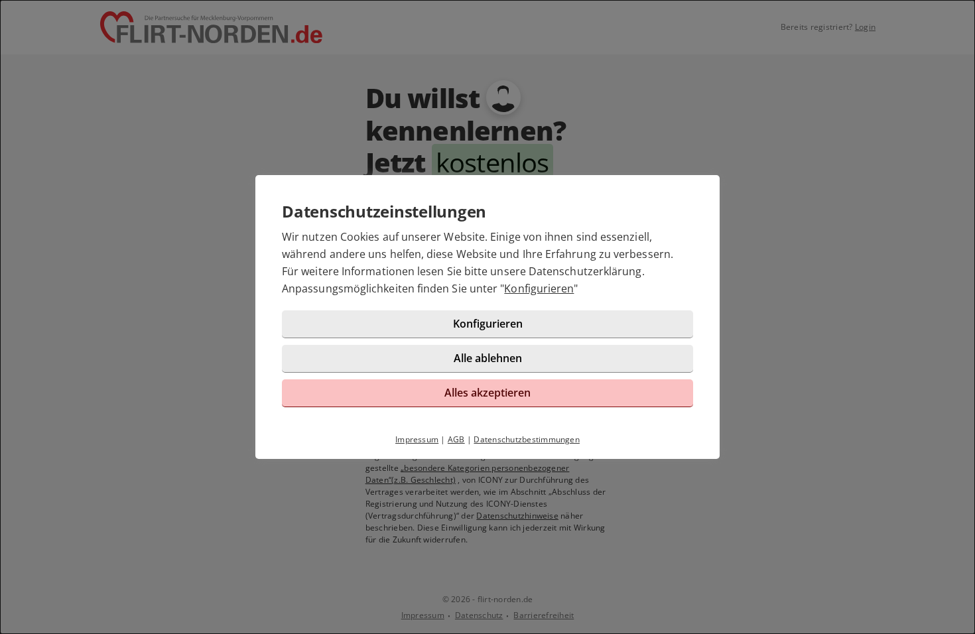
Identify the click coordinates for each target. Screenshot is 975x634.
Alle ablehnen (488, 358)
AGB (456, 439)
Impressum (416, 439)
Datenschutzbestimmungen (527, 439)
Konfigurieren (539, 288)
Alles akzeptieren (487, 392)
